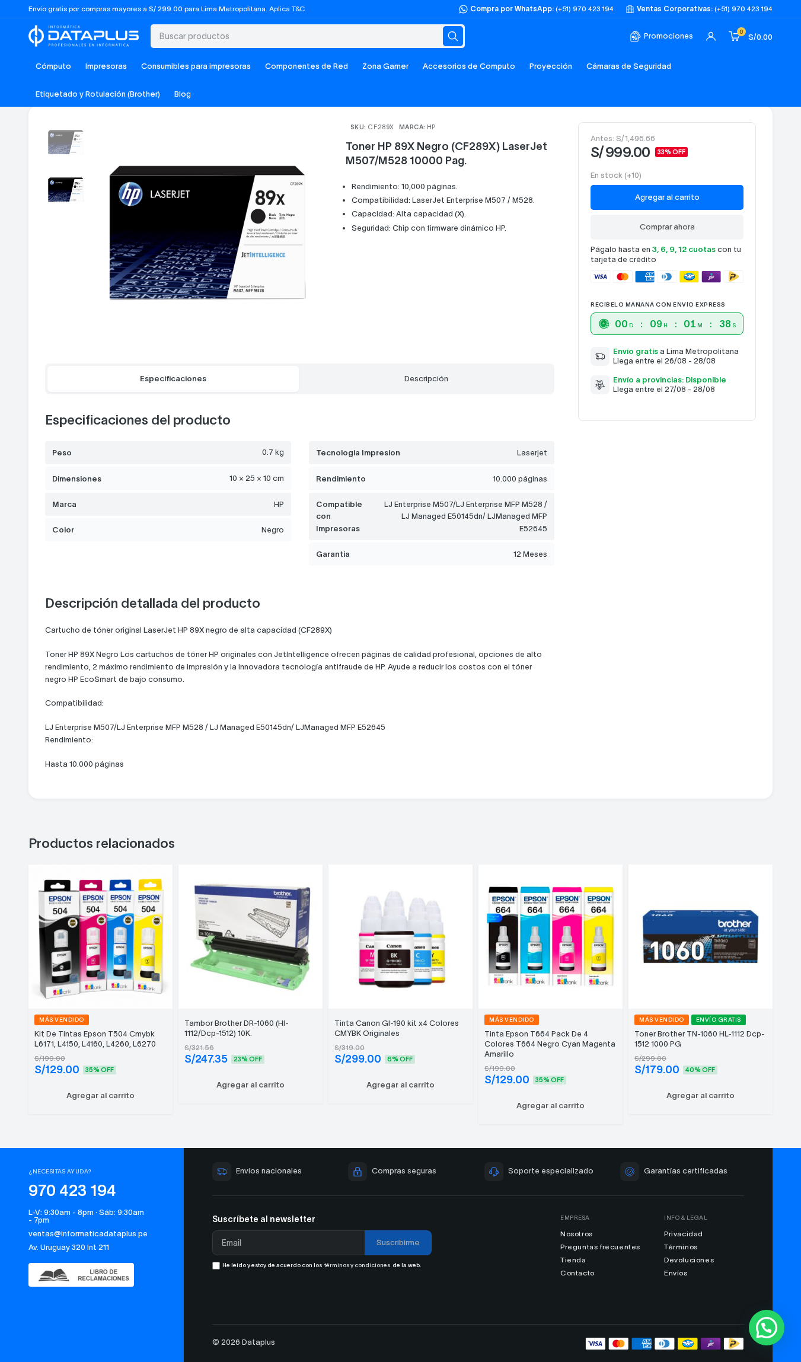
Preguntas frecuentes (600, 1247)
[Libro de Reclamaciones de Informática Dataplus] (87, 1275)
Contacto (577, 1273)
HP (431, 127)
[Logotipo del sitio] (83, 34)
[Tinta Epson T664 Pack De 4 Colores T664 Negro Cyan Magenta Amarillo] (550, 934)
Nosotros (576, 1233)
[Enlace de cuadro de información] (661, 36)
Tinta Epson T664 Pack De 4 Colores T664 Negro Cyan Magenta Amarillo (549, 1043)
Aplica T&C (287, 8)
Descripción (426, 378)
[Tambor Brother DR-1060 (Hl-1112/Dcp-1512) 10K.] (250, 934)
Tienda (573, 1260)
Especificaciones (173, 378)
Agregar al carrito (667, 197)
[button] (100, 1095)
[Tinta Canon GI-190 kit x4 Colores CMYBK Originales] (400, 934)
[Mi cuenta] (711, 36)
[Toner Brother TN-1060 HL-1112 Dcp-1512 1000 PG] (700, 934)
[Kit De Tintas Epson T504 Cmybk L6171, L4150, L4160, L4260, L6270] (100, 934)
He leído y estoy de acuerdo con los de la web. (322, 1265)
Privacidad (683, 1233)
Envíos (676, 1273)
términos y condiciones (357, 1265)
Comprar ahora (667, 226)
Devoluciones (689, 1260)
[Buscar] (453, 36)
